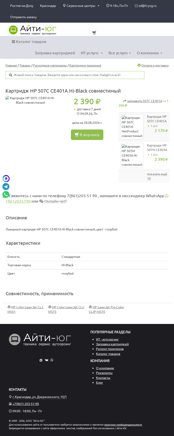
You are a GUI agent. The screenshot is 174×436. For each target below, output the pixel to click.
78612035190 (18, 201)
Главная (11, 65)
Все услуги (118, 53)
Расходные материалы (50, 65)
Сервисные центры (81, 5)
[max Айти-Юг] (41, 360)
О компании (148, 53)
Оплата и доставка (155, 65)
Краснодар (48, 5)
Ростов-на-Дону (21, 5)
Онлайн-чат (54, 201)
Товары (25, 65)
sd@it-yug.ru (147, 5)
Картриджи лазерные (85, 65)
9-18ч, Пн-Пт (118, 5)
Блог (99, 382)
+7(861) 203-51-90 (25, 404)
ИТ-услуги (90, 53)
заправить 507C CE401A (144, 101)
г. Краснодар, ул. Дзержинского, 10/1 (39, 397)
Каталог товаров (30, 41)
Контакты (103, 378)
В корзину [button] (89, 134)
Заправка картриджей (55, 53)
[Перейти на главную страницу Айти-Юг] (32, 30)
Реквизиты (104, 373)
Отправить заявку (23, 17)
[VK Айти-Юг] (46, 360)
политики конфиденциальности (123, 424)
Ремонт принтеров (110, 349)
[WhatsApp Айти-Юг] (52, 360)
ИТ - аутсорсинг (107, 339)
